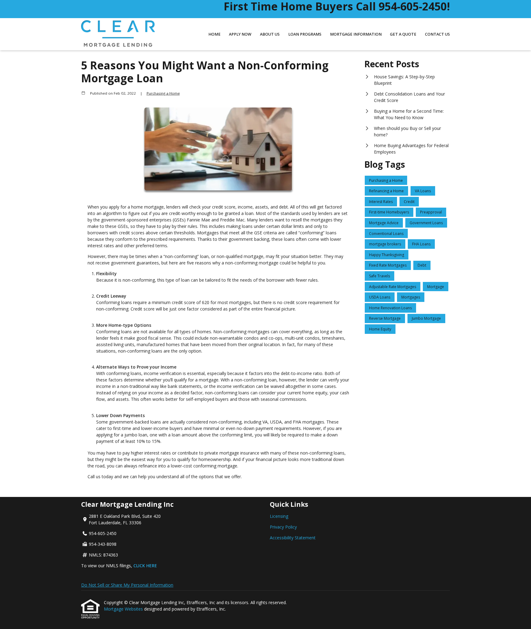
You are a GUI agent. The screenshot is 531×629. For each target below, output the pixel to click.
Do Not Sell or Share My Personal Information (127, 585)
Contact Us (437, 34)
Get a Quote (403, 34)
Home (214, 34)
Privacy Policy (283, 527)
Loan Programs (304, 34)
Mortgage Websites (124, 609)
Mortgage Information (356, 34)
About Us (270, 34)
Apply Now (240, 34)
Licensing (279, 516)
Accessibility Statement (293, 538)
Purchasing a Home (163, 93)
